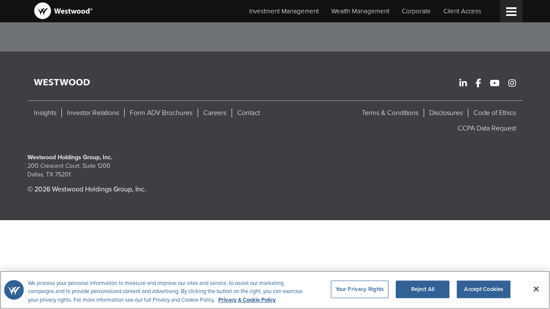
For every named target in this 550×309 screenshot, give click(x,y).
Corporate (416, 11)
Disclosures (446, 113)
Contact (248, 113)
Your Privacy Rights (360, 288)
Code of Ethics (495, 113)
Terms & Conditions (390, 113)
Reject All (422, 288)
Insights (45, 113)
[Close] (536, 288)
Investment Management (284, 11)
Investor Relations (93, 113)
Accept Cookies (483, 288)
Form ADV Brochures (161, 113)
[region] (275, 290)
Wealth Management (360, 11)
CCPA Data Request (487, 128)
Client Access (462, 11)
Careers (214, 113)
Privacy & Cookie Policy (247, 300)
